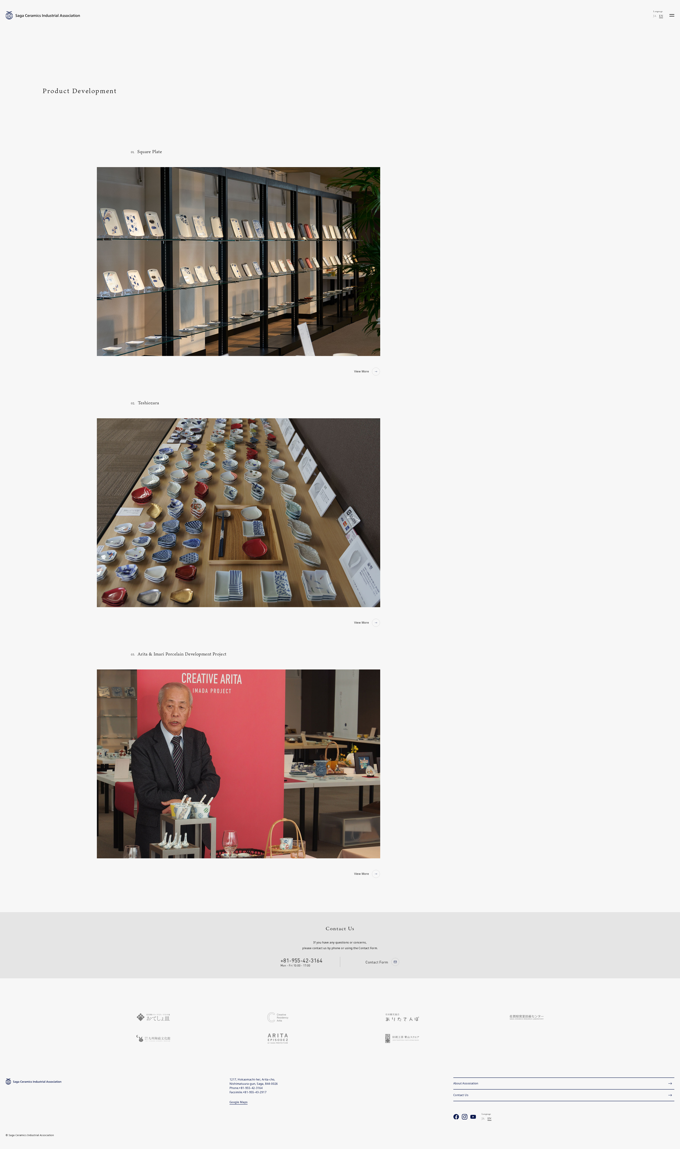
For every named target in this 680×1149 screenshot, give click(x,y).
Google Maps (239, 1102)
